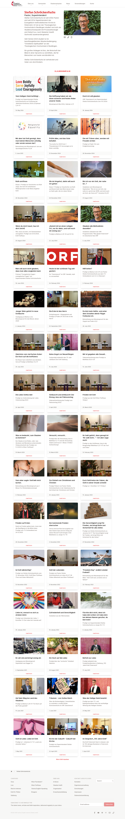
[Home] (11, 771)
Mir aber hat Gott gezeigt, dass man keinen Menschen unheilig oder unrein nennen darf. (28, 140)
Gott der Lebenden (56, 570)
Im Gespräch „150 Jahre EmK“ (95, 739)
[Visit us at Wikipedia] (106, 813)
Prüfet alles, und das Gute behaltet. (59, 139)
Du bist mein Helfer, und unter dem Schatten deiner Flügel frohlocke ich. (95, 313)
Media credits (34, 812)
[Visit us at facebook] (94, 813)
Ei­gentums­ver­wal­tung (81, 785)
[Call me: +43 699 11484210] (71, 37)
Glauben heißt (57, 785)
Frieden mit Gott (89, 395)
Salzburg (13, 795)
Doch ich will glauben (91, 96)
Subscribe (109, 804)
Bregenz (34, 792)
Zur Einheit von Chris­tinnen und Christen (62, 481)
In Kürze (55, 782)
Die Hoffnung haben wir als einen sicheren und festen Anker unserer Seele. (62, 98)
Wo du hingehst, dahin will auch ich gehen (62, 182)
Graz (12, 782)
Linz (12, 785)
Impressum (78, 792)
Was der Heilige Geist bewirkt (95, 698)
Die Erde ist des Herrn (58, 311)
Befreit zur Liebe (89, 658)
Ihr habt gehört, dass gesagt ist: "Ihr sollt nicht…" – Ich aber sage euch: (96, 437)
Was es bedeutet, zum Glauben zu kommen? (28, 436)
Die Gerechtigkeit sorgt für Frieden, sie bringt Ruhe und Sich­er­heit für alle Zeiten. (94, 525)
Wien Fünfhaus (36, 785)
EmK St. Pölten (15, 792)
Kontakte (77, 782)
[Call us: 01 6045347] (113, 813)
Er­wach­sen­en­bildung (60, 792)
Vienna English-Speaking (39, 788)
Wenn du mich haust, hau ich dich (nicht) (27, 227)
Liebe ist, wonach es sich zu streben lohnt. (27, 614)
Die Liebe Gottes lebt (24, 395)
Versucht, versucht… (58, 435)
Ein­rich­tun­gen (78, 788)
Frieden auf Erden (23, 523)
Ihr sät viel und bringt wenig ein (28, 658)
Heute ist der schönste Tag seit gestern (62, 270)
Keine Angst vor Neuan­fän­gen (61, 354)
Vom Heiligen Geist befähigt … (28, 96)
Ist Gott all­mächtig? (23, 570)
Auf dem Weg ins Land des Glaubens (26, 699)
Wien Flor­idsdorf (36, 782)
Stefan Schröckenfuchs (23, 771)
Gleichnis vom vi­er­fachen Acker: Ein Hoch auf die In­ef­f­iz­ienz (29, 355)
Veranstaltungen (80, 3)
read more (29, 113)
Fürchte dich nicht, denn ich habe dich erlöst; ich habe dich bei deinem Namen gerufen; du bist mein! (95, 616)
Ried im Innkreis (16, 788)
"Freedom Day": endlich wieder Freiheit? (95, 571)
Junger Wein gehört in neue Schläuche (27, 312)
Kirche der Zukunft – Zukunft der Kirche (62, 740)
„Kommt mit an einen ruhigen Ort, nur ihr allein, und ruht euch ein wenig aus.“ (62, 228)
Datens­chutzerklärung (81, 795)
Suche (92, 3)
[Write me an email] (65, 37)
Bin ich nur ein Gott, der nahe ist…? (94, 182)
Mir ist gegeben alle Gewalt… (94, 354)
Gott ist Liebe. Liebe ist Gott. (27, 739)
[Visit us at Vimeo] (102, 813)
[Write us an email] (109, 813)
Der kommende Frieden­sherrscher (59, 524)
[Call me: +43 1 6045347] (68, 37)
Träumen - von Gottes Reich (60, 698)
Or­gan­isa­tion (57, 788)
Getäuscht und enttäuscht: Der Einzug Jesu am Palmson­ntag (61, 396)
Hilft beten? (87, 269)
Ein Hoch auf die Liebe (58, 658)
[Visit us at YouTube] (98, 813)
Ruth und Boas (21, 181)
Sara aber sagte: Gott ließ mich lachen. (28, 481)
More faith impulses (62, 759)
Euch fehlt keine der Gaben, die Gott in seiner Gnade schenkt (95, 481)
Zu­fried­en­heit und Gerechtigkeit (62, 613)
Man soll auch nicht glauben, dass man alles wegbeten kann (28, 270)
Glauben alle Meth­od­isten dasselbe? (93, 227)
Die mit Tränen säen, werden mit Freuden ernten (96, 139)
